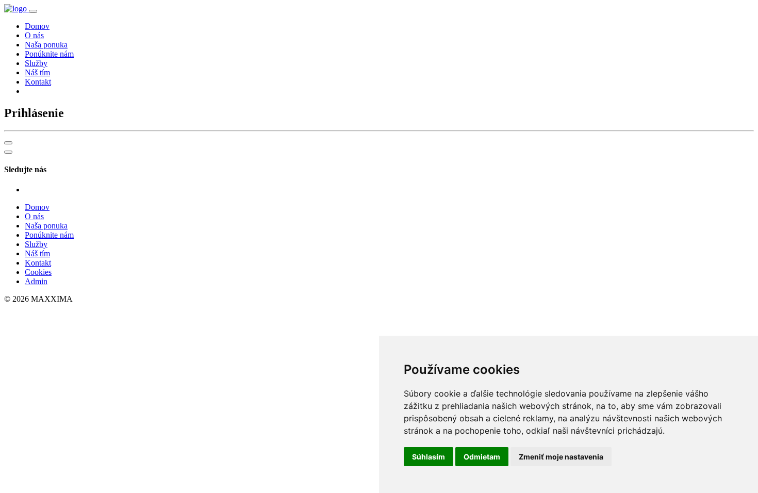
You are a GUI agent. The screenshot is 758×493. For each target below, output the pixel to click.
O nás (34, 35)
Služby (36, 63)
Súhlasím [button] (428, 456)
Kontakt (38, 81)
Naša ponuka (46, 44)
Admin (36, 281)
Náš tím (37, 72)
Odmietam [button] (482, 456)
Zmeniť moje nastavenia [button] (561, 456)
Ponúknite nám (49, 54)
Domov (37, 26)
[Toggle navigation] (33, 11)
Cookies (38, 272)
